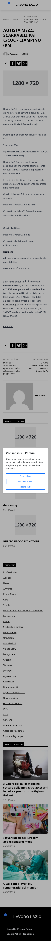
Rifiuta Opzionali (25, 481)
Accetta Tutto (25, 486)
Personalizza (25, 476)
